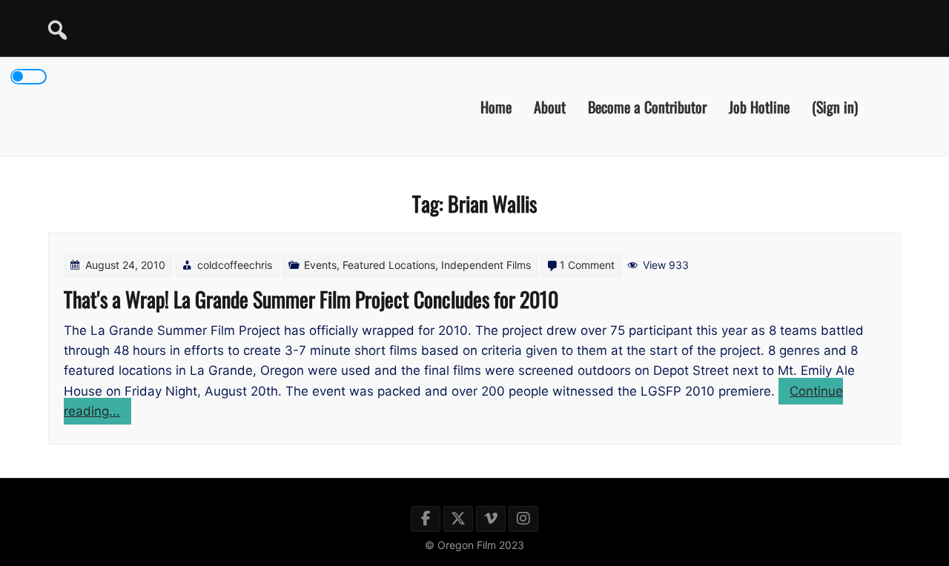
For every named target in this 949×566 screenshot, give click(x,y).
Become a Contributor (647, 106)
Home (496, 106)
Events (320, 265)
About (550, 106)
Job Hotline (759, 106)
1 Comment (587, 265)
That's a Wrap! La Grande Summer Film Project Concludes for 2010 (311, 299)
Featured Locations (389, 265)
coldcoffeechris (234, 265)
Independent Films (486, 265)
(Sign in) (835, 106)
